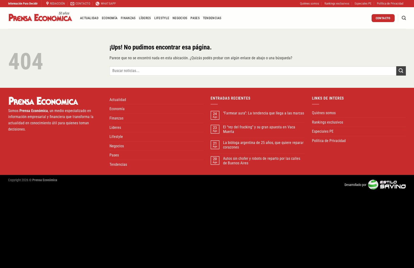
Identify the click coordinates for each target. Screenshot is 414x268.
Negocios (179, 18)
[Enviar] (401, 71)
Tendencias (212, 18)
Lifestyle (161, 18)
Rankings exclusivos (336, 3)
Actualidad (89, 18)
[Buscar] (404, 18)
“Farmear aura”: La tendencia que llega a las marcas (263, 113)
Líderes (145, 18)
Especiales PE (363, 3)
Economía (109, 18)
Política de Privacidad (390, 3)
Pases (194, 18)
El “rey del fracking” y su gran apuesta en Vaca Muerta (259, 129)
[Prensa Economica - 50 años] (40, 18)
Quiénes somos (309, 3)
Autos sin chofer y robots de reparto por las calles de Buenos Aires (261, 160)
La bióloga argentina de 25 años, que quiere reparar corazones (263, 144)
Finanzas (128, 18)
